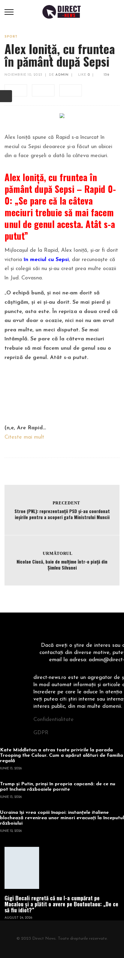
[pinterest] (70, 90)
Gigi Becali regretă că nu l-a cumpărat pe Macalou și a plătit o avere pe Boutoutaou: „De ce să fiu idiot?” (61, 904)
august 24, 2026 (18, 918)
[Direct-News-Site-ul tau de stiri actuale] (62, 11)
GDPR (40, 733)
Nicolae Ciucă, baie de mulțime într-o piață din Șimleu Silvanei (62, 564)
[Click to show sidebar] (6, 96)
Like (83, 75)
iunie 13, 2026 (11, 768)
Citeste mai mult (24, 437)
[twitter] (43, 90)
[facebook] (16, 90)
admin (62, 75)
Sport (11, 36)
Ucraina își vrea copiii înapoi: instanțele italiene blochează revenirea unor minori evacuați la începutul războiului (62, 818)
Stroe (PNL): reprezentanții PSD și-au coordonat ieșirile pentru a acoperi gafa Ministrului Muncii (62, 514)
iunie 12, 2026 (11, 831)
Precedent (66, 503)
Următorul (57, 553)
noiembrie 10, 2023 (23, 75)
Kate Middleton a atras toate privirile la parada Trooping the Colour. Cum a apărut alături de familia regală (61, 755)
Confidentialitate (53, 719)
